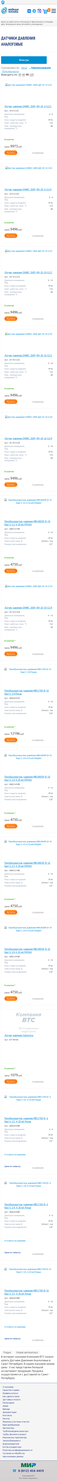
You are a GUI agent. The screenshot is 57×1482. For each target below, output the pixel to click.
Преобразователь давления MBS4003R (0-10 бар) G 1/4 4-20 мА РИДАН (27, 778)
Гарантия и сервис (11, 1390)
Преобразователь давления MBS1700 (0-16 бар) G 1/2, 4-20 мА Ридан (26, 1292)
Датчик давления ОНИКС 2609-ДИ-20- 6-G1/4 (27, 189)
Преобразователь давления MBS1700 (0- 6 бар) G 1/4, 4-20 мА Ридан (26, 1206)
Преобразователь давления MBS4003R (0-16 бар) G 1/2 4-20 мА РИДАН (27, 864)
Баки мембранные (11, 1425)
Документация (9, 1412)
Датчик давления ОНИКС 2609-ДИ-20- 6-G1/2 (27, 106)
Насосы (6, 1419)
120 (31, 74)
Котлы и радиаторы (12, 1447)
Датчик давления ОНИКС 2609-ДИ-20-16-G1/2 (28, 355)
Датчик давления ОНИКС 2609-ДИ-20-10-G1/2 (28, 272)
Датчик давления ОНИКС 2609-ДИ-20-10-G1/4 (28, 607)
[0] (45, 11)
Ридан (7, 1352)
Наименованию (40, 67)
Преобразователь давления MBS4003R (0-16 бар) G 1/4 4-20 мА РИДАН (27, 950)
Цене (24, 67)
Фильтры (24, 60)
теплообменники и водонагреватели (11, 1442)
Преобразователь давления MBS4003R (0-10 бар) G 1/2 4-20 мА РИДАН (27, 523)
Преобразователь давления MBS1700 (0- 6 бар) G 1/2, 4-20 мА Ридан (26, 1120)
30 (19, 74)
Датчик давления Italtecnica (18, 1035)
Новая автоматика (27, 1352)
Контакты (7, 1415)
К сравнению (38, 153)
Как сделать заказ (11, 1396)
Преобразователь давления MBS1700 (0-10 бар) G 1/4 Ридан (26, 692)
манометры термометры (15, 1437)
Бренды (6, 1409)
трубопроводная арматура (15, 1431)
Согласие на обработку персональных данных (14, 1455)
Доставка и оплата (11, 1400)
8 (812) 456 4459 (30, 1471)
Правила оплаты (10, 1393)
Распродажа (8, 1403)
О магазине (8, 1387)
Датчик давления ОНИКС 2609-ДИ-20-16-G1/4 (28, 438)
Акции (5, 1406)
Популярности (10, 71)
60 (23, 74)
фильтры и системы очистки (16, 1422)
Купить (11, 152)
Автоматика (8, 1428)
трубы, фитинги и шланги (14, 1434)
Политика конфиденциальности (17, 1450)
